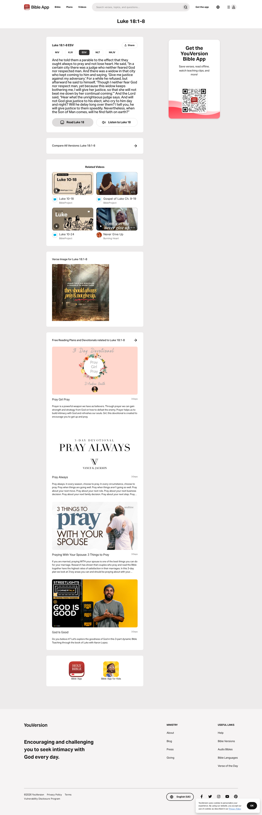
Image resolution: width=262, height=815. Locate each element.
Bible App (76, 678)
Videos (82, 7)
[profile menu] (231, 7)
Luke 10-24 (70, 234)
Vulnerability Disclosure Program (42, 798)
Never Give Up (117, 234)
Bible (58, 7)
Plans (69, 7)
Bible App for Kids (111, 678)
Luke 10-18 (70, 198)
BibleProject (65, 202)
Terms (68, 794)
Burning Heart (111, 238)
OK (252, 805)
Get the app (202, 7)
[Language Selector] (218, 7)
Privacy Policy (54, 794)
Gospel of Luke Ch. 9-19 (120, 198)
